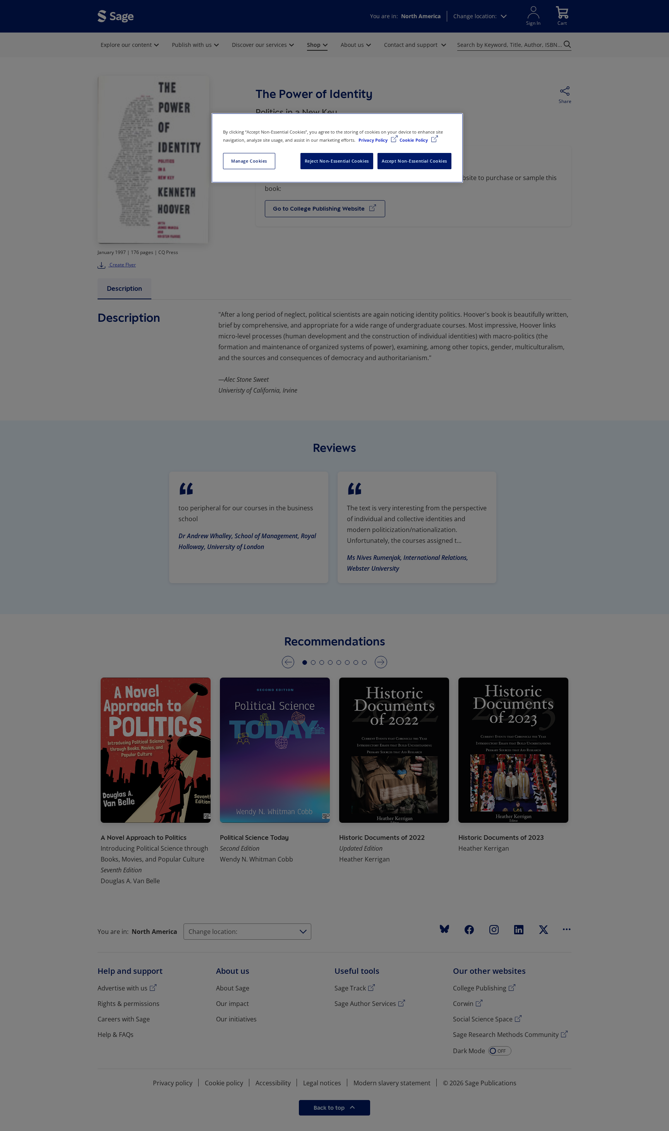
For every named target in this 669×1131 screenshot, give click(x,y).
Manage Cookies (249, 161)
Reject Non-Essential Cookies (337, 161)
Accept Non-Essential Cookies (414, 161)
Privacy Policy (374, 140)
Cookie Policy (414, 140)
